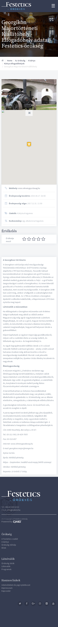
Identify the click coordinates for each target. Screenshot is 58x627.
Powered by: (7, 521)
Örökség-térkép (8, 544)
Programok (6, 569)
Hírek (3, 547)
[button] (29, 144)
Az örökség (20, 60)
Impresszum (6, 588)
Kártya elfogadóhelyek (14, 63)
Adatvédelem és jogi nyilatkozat (15, 585)
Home (9, 60)
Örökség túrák (7, 563)
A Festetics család (9, 539)
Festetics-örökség (20, 519)
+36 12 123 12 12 (12, 507)
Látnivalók (5, 566)
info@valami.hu (13, 510)
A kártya (31, 60)
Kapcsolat (5, 591)
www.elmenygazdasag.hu (24, 188)
